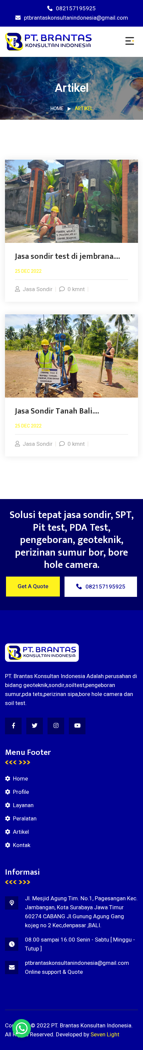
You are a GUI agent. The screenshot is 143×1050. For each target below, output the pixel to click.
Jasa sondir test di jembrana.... (67, 256)
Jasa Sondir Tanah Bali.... (57, 411)
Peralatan (25, 818)
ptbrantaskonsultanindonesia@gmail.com (76, 18)
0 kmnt (76, 289)
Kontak (21, 845)
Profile (21, 792)
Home (57, 108)
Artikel (21, 832)
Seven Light (104, 1034)
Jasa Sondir (38, 289)
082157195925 (76, 8)
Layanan (23, 805)
